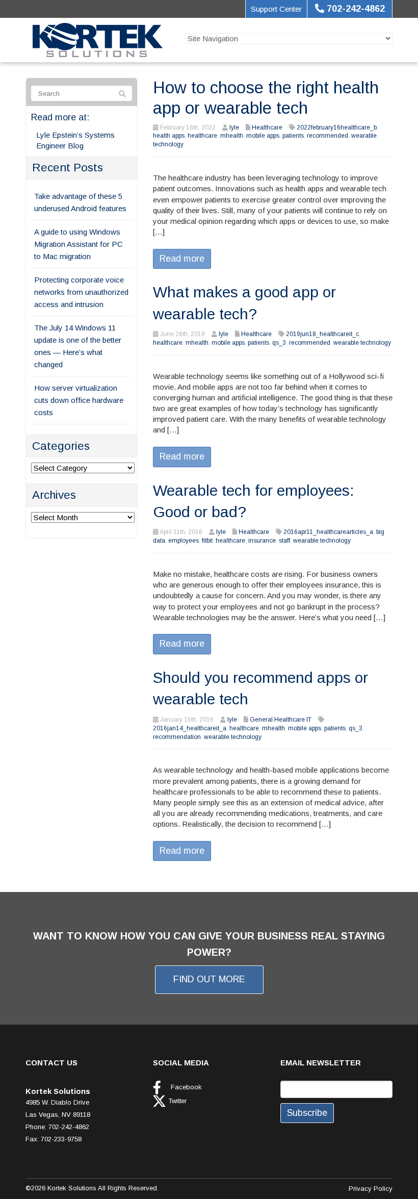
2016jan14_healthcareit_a (189, 728)
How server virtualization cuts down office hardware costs (78, 400)
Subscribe (307, 1113)
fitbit (207, 540)
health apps (169, 135)
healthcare (202, 135)
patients (293, 135)
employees (183, 540)
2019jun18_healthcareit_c (322, 334)
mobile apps (262, 135)
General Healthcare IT (280, 719)
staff (284, 540)
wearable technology (362, 342)
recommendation (177, 737)
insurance (262, 540)
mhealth (231, 135)
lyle (234, 127)
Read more (182, 258)
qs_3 (279, 342)
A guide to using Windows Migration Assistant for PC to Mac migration (78, 244)
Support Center (276, 9)
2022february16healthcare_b (337, 127)
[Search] (122, 94)
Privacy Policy (371, 1188)
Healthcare (267, 127)
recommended (327, 135)
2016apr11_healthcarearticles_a (328, 531)
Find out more (209, 979)
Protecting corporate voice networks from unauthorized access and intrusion (81, 292)
